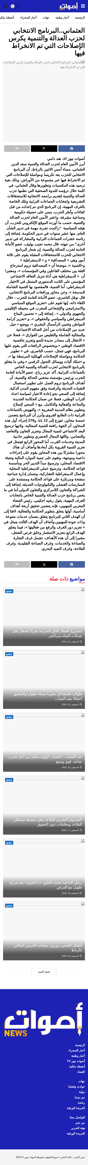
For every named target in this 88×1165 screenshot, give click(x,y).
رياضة (81, 1102)
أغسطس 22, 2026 (70, 641)
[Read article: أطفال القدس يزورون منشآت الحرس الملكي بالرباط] (44, 931)
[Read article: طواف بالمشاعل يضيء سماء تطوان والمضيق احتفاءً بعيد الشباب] (44, 679)
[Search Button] (5, 6)
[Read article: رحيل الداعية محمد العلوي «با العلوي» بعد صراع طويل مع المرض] (44, 868)
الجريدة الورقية (76, 1108)
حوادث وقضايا (76, 1086)
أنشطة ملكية (77, 1066)
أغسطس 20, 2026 (70, 767)
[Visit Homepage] (68, 6)
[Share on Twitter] (44, 148)
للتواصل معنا (77, 1117)
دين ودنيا (80, 1097)
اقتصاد (81, 1071)
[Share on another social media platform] (17, 148)
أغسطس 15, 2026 (70, 956)
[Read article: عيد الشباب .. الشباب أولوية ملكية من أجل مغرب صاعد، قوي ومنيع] (44, 742)
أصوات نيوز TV (76, 1061)
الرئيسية (80, 17)
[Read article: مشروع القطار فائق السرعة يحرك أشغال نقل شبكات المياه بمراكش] (44, 616)
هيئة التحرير (78, 1128)
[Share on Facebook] (71, 148)
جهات (46, 17)
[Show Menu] (83, 6)
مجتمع (9, 591)
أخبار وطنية (62, 17)
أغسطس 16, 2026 (70, 893)
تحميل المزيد (44, 971)
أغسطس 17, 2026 (70, 830)
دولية (82, 1091)
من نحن (80, 1122)
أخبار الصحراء (28, 17)
